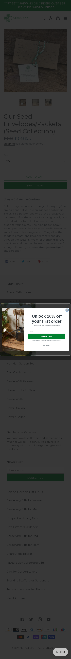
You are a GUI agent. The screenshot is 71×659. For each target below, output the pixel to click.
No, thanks (46, 345)
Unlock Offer (46, 337)
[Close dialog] (67, 310)
